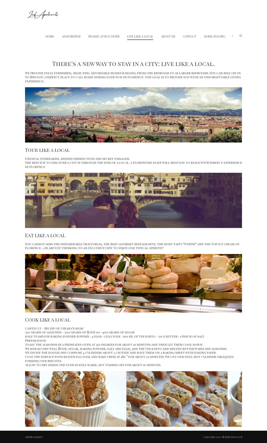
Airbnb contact (33, 436)
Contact (189, 36)
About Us (168, 36)
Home (50, 36)
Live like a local (140, 36)
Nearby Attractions (103, 36)
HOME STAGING (214, 36)
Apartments (71, 36)
